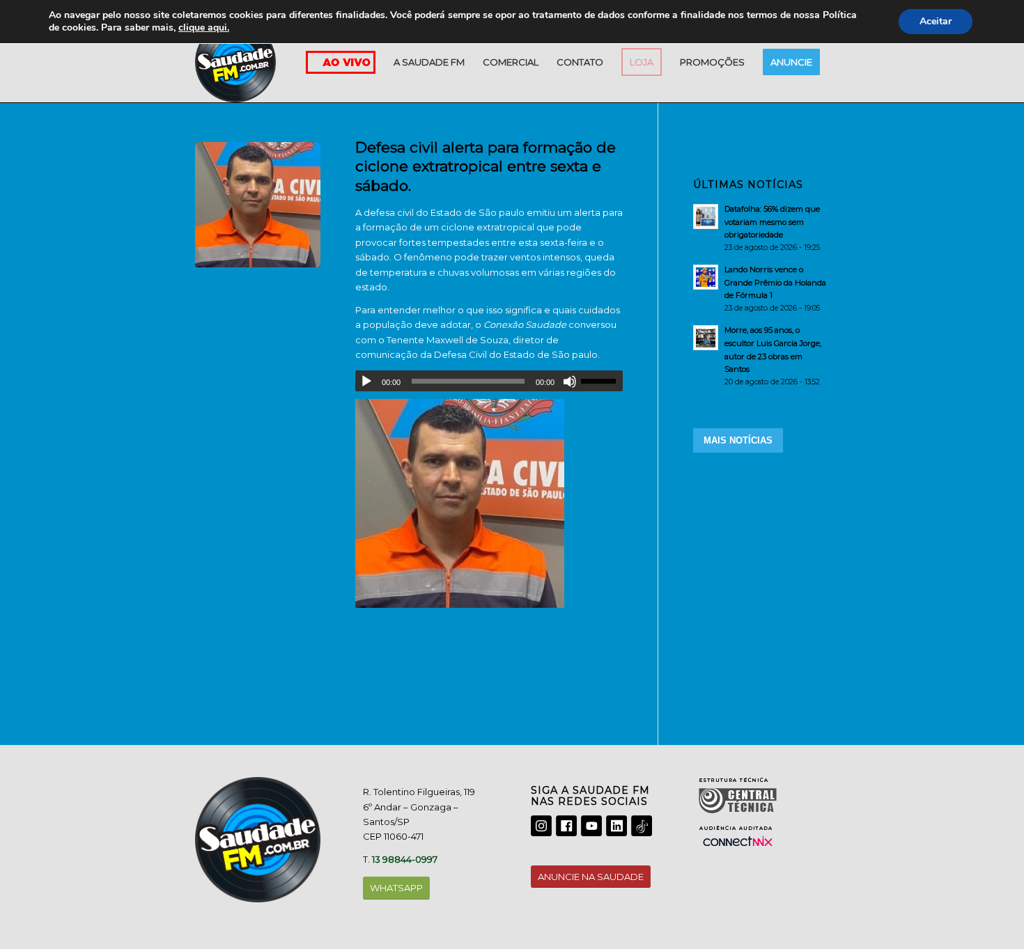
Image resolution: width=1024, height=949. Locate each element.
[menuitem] (429, 62)
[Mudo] (570, 382)
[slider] (602, 380)
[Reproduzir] (366, 382)
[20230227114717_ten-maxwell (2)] (257, 204)
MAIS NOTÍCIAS (738, 440)
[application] (489, 380)
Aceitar (936, 21)
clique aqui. (203, 27)
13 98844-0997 (404, 859)
